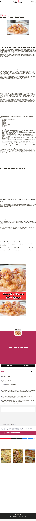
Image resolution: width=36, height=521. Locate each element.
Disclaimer (19, 516)
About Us (11, 516)
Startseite (1, 14)
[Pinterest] (18, 514)
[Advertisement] (18, 9)
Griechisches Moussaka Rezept (31, 442)
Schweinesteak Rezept (3, 442)
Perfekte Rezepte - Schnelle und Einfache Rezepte (19, 518)
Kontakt (25, 516)
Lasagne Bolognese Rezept (30, 463)
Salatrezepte (2, 15)
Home (22, 516)
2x (32, 371)
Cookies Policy (15, 516)
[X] (20, 514)
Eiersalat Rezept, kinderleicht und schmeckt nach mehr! (6, 464)
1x (31, 371)
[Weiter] (34, 459)
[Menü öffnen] (0, 1)
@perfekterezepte (31, 433)
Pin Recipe (27, 365)
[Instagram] (17, 514)
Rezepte (5, 15)
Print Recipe (10, 365)
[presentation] (6, 456)
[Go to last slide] (2, 459)
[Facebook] (15, 514)
